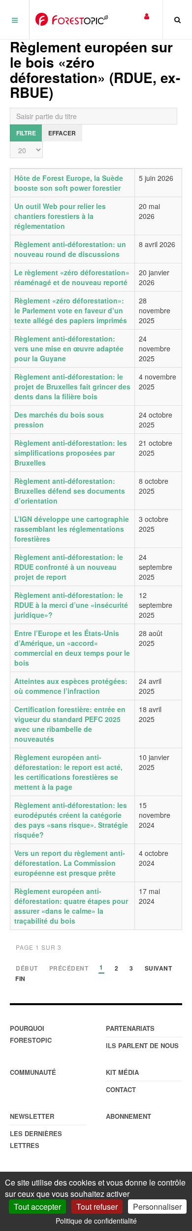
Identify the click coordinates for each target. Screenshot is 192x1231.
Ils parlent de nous (142, 1045)
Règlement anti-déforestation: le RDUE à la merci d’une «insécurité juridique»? (71, 605)
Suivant (158, 969)
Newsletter (32, 1116)
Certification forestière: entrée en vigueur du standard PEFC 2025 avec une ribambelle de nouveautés (70, 724)
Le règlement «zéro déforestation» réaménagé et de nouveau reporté (71, 277)
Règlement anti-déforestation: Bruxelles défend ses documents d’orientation (69, 491)
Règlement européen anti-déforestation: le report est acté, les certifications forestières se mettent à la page (68, 772)
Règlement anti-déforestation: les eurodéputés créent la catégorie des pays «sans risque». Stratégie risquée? (71, 820)
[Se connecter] (146, 15)
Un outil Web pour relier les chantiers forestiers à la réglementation (60, 216)
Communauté (33, 1072)
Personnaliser (157, 1206)
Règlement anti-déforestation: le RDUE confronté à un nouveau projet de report (68, 567)
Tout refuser (97, 1206)
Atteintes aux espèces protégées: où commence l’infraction (71, 686)
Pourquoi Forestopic (31, 1034)
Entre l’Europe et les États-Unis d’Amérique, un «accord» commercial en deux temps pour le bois (72, 648)
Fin (20, 979)
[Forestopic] (71, 19)
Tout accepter (37, 1206)
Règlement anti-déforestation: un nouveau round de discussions (70, 249)
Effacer (62, 132)
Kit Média (122, 1072)
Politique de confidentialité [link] (96, 1221)
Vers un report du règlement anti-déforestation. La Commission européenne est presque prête (69, 863)
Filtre (26, 132)
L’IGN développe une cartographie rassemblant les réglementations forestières (71, 529)
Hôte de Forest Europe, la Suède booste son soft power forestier (68, 183)
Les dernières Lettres (36, 1139)
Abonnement (128, 1116)
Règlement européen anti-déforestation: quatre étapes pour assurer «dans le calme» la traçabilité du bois (71, 906)
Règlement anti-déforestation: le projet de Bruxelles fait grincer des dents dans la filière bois (72, 386)
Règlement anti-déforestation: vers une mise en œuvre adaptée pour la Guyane (69, 348)
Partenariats (130, 1028)
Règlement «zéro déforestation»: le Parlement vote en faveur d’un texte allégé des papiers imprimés (70, 310)
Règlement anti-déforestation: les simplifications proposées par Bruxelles (70, 452)
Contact (121, 1089)
